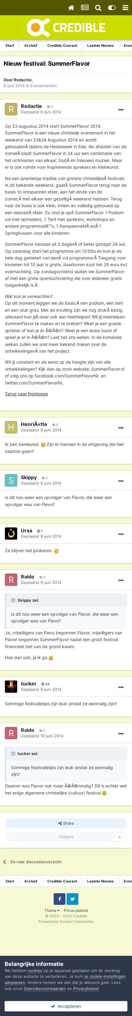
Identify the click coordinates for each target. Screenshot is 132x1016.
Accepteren (68, 1006)
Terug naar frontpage (26, 393)
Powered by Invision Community (66, 921)
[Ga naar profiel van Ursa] (11, 533)
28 (46, 684)
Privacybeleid (76, 910)
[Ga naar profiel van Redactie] (11, 109)
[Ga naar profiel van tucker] (11, 686)
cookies (35, 970)
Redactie (23, 79)
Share (68, 823)
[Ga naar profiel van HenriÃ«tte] (11, 427)
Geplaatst (41, 111)
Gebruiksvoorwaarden (45, 988)
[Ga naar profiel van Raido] (11, 580)
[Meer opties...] (121, 110)
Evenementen (43, 85)
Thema (51, 910)
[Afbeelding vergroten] (43, 444)
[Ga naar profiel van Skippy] (11, 480)
